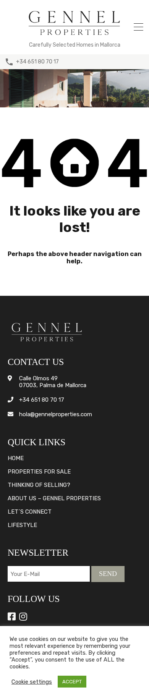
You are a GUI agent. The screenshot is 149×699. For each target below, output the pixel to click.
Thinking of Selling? (39, 485)
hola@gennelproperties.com (55, 414)
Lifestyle (22, 525)
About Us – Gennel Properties (54, 498)
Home (16, 458)
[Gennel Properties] (74, 36)
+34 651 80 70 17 (37, 62)
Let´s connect (30, 512)
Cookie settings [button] (31, 681)
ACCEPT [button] (72, 681)
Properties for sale (39, 472)
